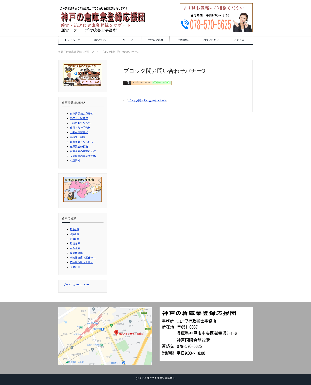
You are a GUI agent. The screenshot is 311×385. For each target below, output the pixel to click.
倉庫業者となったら (81, 141)
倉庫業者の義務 (79, 146)
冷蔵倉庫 (75, 267)
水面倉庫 (75, 248)
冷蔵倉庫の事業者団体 (83, 156)
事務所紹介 (100, 40)
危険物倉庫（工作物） (83, 257)
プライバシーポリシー (76, 284)
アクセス (239, 40)
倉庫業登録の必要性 (81, 113)
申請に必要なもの (80, 123)
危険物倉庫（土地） (81, 262)
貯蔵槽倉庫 (76, 253)
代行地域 (183, 40)
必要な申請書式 (79, 132)
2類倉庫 (74, 234)
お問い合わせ (211, 40)
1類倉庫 (74, 229)
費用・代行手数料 (80, 127)
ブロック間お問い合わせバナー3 (147, 100)
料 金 (128, 40)
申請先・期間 (77, 137)
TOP (78, 51)
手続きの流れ (155, 40)
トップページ (72, 40)
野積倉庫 (75, 243)
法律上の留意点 (79, 118)
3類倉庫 (74, 238)
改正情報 (75, 160)
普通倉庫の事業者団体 (83, 151)
